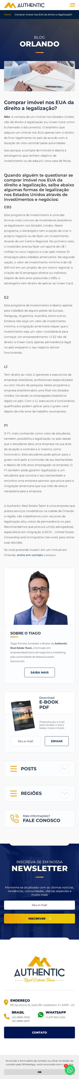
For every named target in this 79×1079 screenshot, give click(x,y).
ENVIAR (56, 741)
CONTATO (39, 1032)
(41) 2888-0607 (21, 1020)
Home (7, 14)
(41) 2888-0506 (21, 1017)
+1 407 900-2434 (55, 1017)
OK (40, 1072)
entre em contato (30, 555)
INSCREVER (36, 918)
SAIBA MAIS (40, 672)
